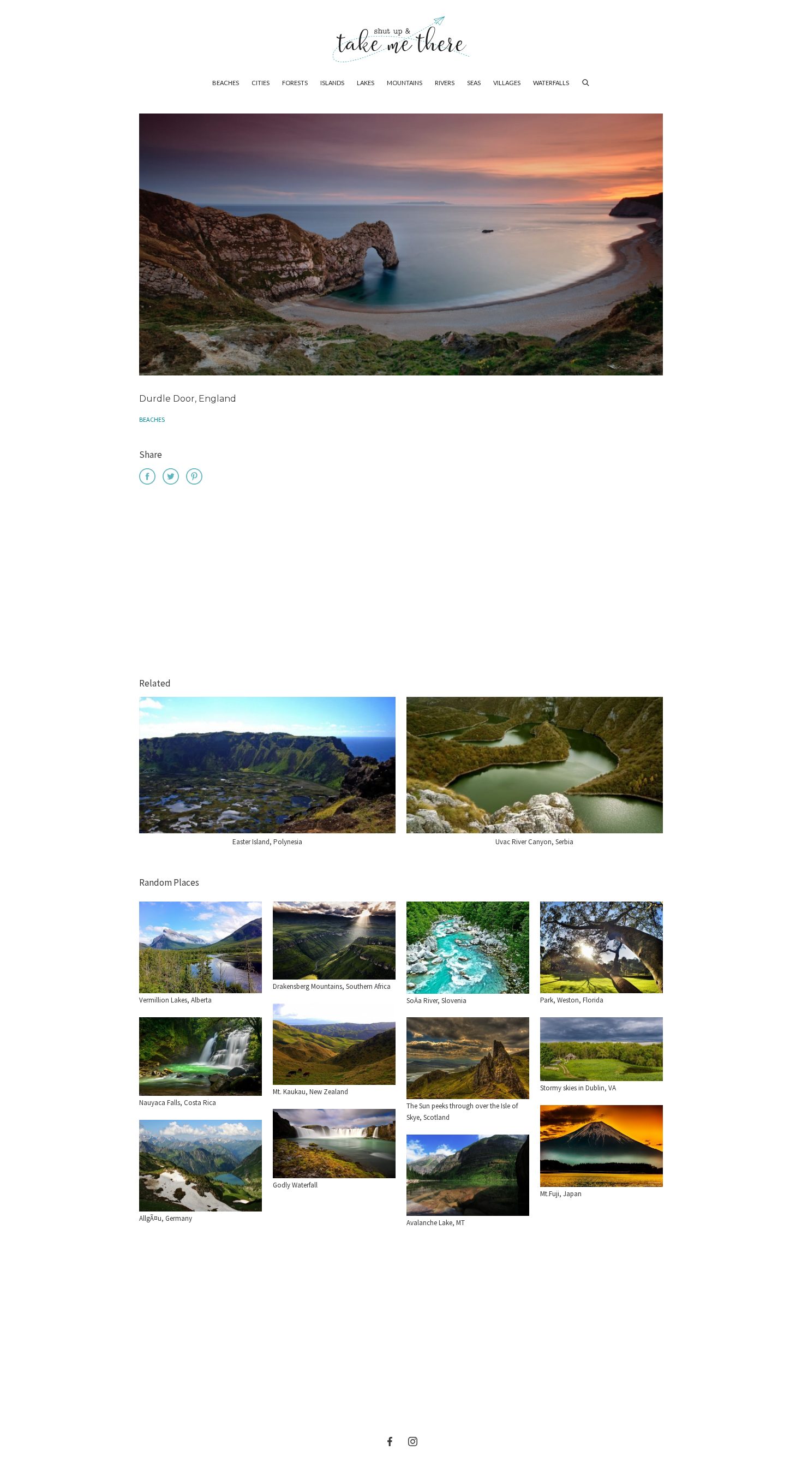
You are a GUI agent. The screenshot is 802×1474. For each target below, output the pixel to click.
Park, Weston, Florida (571, 1000)
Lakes (365, 82)
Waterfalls (551, 82)
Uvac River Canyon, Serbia (534, 841)
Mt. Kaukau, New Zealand (310, 1091)
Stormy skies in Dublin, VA (578, 1088)
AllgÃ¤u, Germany (165, 1218)
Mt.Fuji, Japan (561, 1193)
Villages (506, 82)
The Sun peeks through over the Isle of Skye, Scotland (462, 1111)
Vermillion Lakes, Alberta (175, 1000)
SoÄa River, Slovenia (436, 1000)
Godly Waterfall (295, 1185)
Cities (261, 82)
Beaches (225, 82)
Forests (295, 82)
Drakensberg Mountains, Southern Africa (332, 986)
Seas (474, 82)
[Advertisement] (401, 582)
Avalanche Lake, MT (435, 1222)
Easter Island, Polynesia (267, 841)
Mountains (404, 82)
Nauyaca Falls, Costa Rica (177, 1102)
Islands (332, 82)
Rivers (444, 82)
